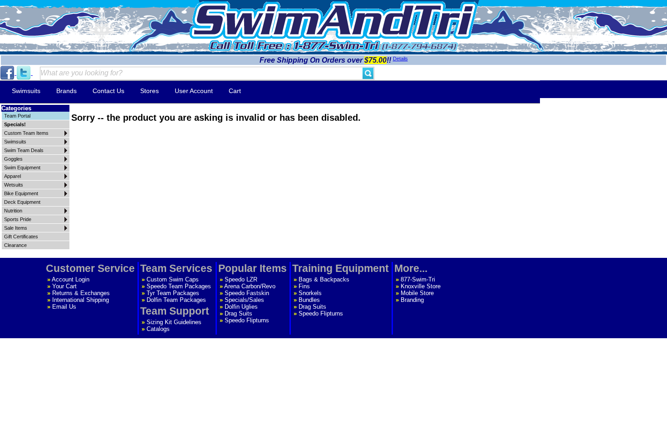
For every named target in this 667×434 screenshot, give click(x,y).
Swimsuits (26, 90)
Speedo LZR (241, 279)
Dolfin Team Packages (176, 299)
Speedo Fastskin (247, 293)
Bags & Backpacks (324, 279)
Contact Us (108, 90)
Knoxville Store (421, 286)
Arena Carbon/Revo (249, 286)
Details (400, 58)
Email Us (64, 306)
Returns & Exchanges (81, 293)
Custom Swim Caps (173, 279)
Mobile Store (417, 293)
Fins (304, 286)
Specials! (15, 124)
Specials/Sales (244, 299)
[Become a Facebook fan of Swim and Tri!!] (8, 72)
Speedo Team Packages (179, 286)
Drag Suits (238, 313)
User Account (194, 90)
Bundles (309, 299)
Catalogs (158, 329)
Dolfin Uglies (241, 306)
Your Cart (64, 286)
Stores (149, 90)
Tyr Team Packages (173, 293)
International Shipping (80, 299)
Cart (235, 90)
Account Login (70, 279)
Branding (412, 299)
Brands (66, 90)
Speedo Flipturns (247, 320)
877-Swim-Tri (418, 279)
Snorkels (310, 293)
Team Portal (17, 115)
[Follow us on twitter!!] (24, 72)
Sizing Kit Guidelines (174, 322)
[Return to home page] (333, 20)
